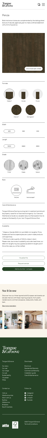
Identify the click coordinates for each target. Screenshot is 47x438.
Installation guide (30, 373)
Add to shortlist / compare (23, 269)
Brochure (27, 366)
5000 (9, 146)
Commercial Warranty (31, 371)
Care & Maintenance (31, 375)
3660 (23, 146)
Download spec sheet (33, 68)
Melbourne (6, 402)
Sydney (4, 400)
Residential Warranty (31, 368)
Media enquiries (7, 395)
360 (23, 131)
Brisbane (5, 404)
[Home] (23, 349)
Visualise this (23, 258)
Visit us (4, 393)
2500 (37, 146)
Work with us (6, 398)
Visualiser (5, 377)
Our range (5, 371)
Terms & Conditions (31, 424)
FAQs (4, 380)
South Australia (7, 407)
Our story (5, 366)
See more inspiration (9, 306)
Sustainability (6, 375)
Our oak (4, 368)
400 (9, 131)
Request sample (23, 263)
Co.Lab (4, 373)
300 (37, 131)
